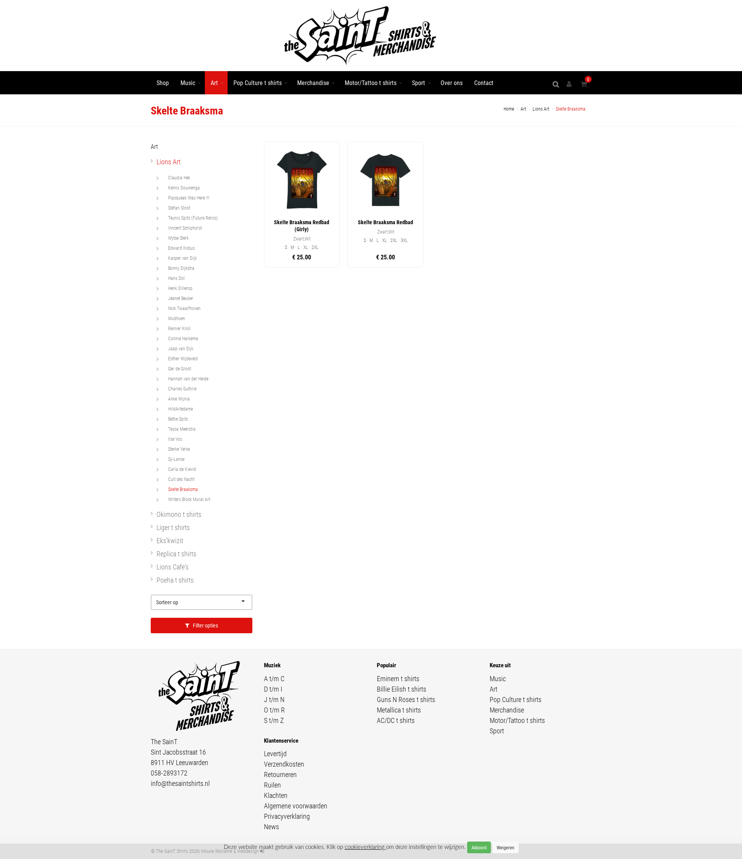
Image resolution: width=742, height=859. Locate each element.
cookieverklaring (365, 847)
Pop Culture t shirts (257, 82)
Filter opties (205, 625)
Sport (418, 82)
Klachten (276, 795)
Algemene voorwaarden (295, 805)
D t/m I (273, 689)
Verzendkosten (284, 764)
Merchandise (313, 82)
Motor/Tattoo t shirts (371, 82)
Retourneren (280, 774)
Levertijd (275, 753)
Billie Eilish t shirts (401, 689)
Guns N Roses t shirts (406, 699)
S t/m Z (274, 720)
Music (187, 82)
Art (214, 82)
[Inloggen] (570, 84)
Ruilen (272, 784)
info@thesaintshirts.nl (180, 783)
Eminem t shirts (398, 678)
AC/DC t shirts (396, 720)
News (271, 826)
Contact (484, 82)
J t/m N (274, 699)
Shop (163, 82)
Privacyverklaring (287, 816)
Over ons (452, 82)
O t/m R (274, 709)
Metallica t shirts (399, 709)
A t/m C (274, 678)
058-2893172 (169, 772)
